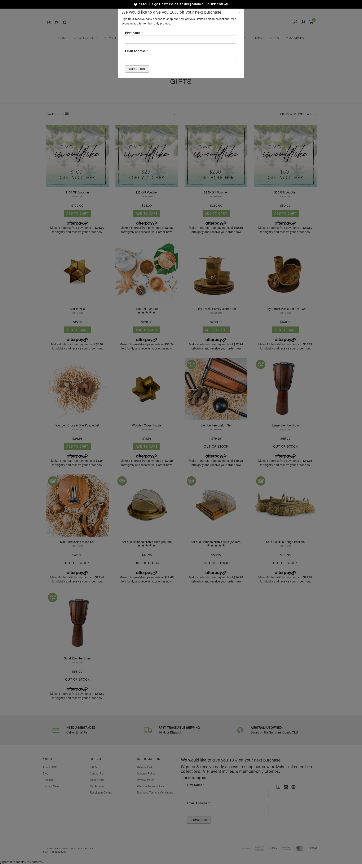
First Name (134, 32)
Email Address (136, 50)
